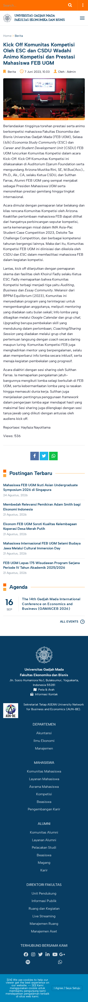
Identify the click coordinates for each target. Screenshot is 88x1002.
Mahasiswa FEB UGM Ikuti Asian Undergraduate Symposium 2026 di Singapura (40, 487)
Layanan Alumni (44, 840)
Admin (71, 72)
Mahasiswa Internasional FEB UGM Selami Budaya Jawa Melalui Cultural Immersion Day (42, 545)
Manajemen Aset (44, 931)
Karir (44, 870)
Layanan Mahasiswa (44, 779)
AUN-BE (73, 709)
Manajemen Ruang (44, 924)
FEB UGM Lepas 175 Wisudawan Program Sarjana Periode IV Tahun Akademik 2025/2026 (41, 565)
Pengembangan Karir (44, 809)
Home (7, 36)
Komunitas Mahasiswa (44, 771)
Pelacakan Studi (44, 847)
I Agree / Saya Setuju (67, 988)
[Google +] (62, 954)
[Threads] (38, 962)
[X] (40, 954)
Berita (19, 36)
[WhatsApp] (60, 962)
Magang (44, 863)
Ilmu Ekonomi (44, 741)
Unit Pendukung (44, 893)
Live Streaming (44, 916)
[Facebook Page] (26, 954)
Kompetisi (44, 794)
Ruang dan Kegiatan (44, 909)
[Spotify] (27, 962)
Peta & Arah (45, 689)
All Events (69, 621)
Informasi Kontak (45, 694)
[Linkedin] (47, 954)
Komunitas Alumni (44, 832)
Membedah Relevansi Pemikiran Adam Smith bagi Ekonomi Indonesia (42, 506)
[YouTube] (54, 954)
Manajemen (44, 748)
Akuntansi (44, 733)
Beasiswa (44, 802)
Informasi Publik (44, 901)
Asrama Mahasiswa (44, 787)
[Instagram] (33, 954)
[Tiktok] (49, 962)
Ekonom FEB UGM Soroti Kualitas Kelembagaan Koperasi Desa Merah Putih (40, 526)
